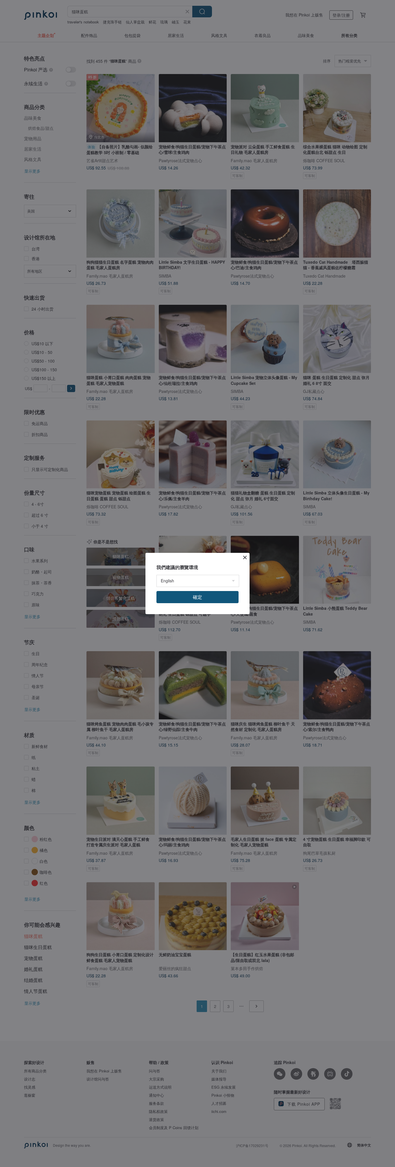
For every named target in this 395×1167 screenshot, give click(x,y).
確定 (197, 597)
